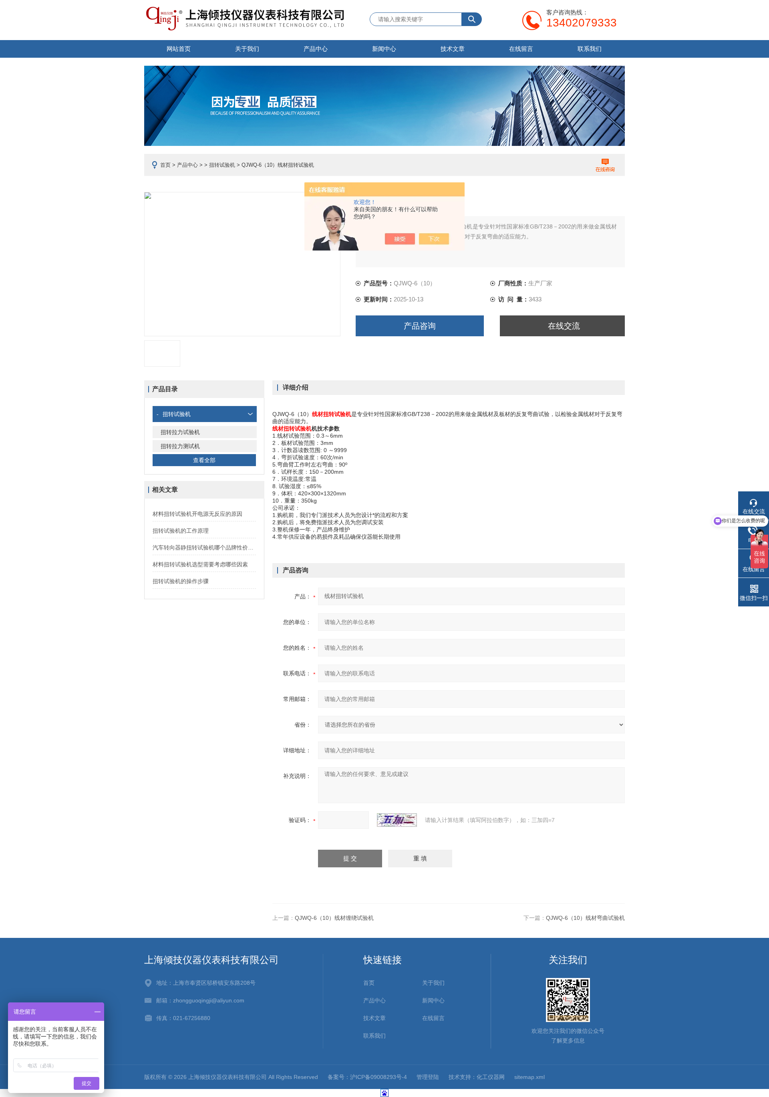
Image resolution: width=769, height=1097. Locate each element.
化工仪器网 (491, 1077)
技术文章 (453, 48)
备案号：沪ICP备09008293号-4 (367, 1077)
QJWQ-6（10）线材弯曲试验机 (585, 918)
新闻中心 (384, 48)
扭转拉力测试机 (180, 446)
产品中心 (316, 48)
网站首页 (179, 48)
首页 (165, 165)
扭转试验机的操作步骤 (181, 581)
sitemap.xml (529, 1077)
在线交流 (564, 325)
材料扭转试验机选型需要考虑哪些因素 (200, 564)
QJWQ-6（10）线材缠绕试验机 (334, 918)
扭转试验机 (222, 165)
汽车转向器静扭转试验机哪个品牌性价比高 (204, 547)
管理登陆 (428, 1077)
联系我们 (590, 48)
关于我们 (247, 48)
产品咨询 (420, 325)
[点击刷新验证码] (397, 820)
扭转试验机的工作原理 (181, 530)
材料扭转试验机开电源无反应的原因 (197, 514)
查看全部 (204, 460)
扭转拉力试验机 (180, 432)
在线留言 (521, 48)
